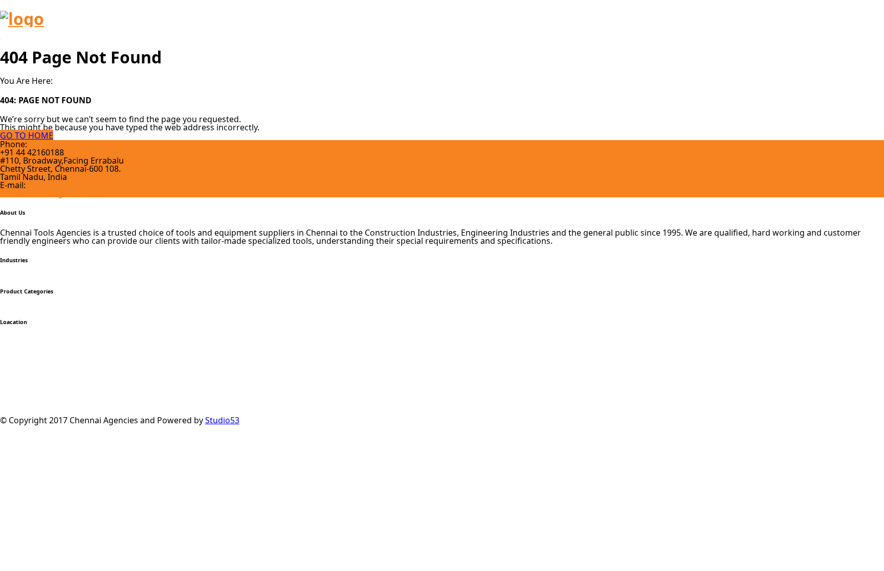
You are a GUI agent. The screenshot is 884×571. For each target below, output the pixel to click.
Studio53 (222, 420)
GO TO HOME (26, 135)
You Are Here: (26, 80)
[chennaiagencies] (22, 19)
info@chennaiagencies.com (53, 193)
